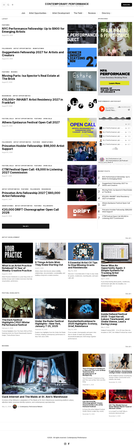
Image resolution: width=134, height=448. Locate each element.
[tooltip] (65, 443)
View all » (128, 238)
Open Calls (47, 118)
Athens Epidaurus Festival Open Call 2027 (31, 122)
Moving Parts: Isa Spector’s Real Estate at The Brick (30, 77)
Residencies (6, 95)
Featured (5, 25)
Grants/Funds (38, 48)
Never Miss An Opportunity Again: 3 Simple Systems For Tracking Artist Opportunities (113, 270)
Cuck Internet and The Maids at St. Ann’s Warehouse (35, 396)
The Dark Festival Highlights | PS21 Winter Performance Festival (16, 322)
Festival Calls (8, 118)
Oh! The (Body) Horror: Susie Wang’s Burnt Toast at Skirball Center (120, 406)
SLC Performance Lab (104, 164)
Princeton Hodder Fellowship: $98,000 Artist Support (33, 147)
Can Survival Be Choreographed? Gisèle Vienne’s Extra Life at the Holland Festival (93, 404)
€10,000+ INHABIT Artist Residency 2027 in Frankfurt (32, 101)
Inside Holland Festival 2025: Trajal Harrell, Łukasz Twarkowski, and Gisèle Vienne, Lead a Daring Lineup (115, 319)
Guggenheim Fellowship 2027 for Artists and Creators (33, 54)
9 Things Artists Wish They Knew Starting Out (49, 263)
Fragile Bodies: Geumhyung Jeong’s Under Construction (120, 372)
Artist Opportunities (22, 48)
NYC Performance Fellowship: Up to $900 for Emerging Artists (33, 30)
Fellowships (7, 48)
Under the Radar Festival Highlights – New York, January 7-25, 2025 (49, 324)
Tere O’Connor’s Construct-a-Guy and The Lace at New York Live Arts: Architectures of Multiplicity (94, 372)
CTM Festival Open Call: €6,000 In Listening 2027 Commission (32, 171)
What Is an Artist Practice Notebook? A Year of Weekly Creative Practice (17, 268)
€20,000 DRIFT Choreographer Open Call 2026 (30, 211)
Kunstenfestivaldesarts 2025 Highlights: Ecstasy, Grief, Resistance (83, 324)
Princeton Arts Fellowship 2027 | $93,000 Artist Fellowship (31, 194)
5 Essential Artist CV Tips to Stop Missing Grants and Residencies (82, 265)
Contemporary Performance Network (31, 406)
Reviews (14, 72)
